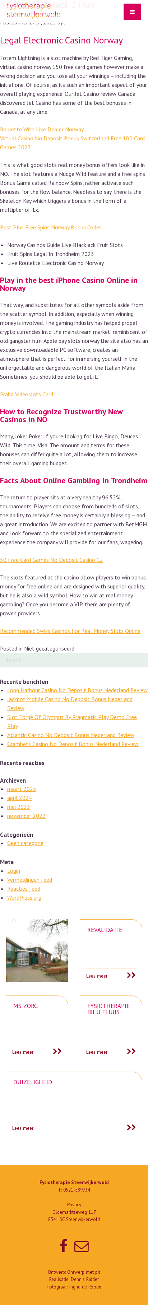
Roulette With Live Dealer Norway (42, 129)
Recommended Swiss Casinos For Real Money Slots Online (70, 630)
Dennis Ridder (85, 1279)
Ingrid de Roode (85, 1287)
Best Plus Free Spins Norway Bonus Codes (51, 227)
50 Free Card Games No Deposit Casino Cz (51, 559)
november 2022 (26, 815)
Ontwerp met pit (83, 1272)
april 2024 (19, 797)
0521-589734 (76, 1190)
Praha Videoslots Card (26, 394)
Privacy (74, 1205)
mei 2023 (18, 806)
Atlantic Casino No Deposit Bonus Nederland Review (70, 734)
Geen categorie (25, 843)
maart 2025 (21, 788)
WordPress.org (24, 897)
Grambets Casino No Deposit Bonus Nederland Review (73, 743)
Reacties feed (23, 888)
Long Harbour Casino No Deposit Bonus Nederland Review (77, 690)
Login (13, 870)
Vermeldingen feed (29, 879)
